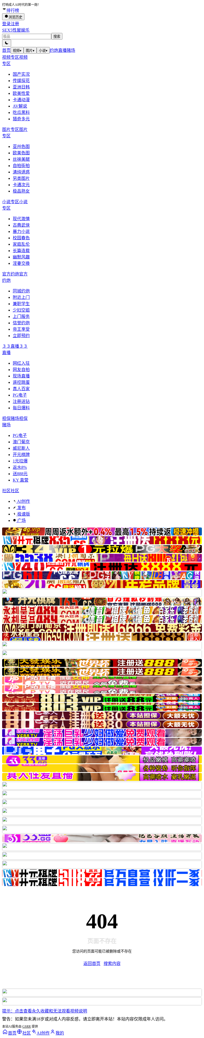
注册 (15, 24)
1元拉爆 (20, 461)
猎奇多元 (21, 119)
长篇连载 (21, 250)
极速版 (23, 514)
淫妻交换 (21, 263)
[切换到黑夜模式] (6, 43)
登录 (6, 24)
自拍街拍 (21, 165)
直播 (62, 50)
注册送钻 (21, 401)
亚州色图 (21, 146)
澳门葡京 (21, 442)
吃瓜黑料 (21, 112)
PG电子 (20, 395)
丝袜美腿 (21, 159)
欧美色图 (21, 153)
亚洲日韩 (21, 87)
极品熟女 (21, 191)
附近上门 (21, 297)
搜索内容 (112, 963)
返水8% (20, 467)
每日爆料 (21, 408)
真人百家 (21, 388)
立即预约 (21, 335)
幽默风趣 (21, 257)
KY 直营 (20, 480)
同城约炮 (21, 291)
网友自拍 (21, 369)
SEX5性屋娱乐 (15, 30)
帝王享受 (21, 329)
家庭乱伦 (21, 244)
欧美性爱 (21, 93)
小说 (43, 51)
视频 (17, 51)
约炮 (54, 50)
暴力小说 (21, 231)
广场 (21, 520)
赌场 (71, 50)
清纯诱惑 (21, 172)
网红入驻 (21, 363)
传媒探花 (21, 80)
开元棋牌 (21, 454)
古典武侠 (21, 225)
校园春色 (21, 238)
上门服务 (21, 316)
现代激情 (21, 218)
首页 (6, 50)
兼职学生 (21, 303)
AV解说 (20, 106)
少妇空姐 (21, 310)
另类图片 (21, 178)
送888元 (20, 473)
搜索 (56, 37)
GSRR (26, 1026)
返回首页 (91, 963)
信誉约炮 (21, 323)
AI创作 (23, 501)
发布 (21, 507)
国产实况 (21, 74)
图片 (30, 51)
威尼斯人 (21, 448)
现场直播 (21, 376)
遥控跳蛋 (21, 382)
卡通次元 (21, 184)
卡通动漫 (21, 99)
